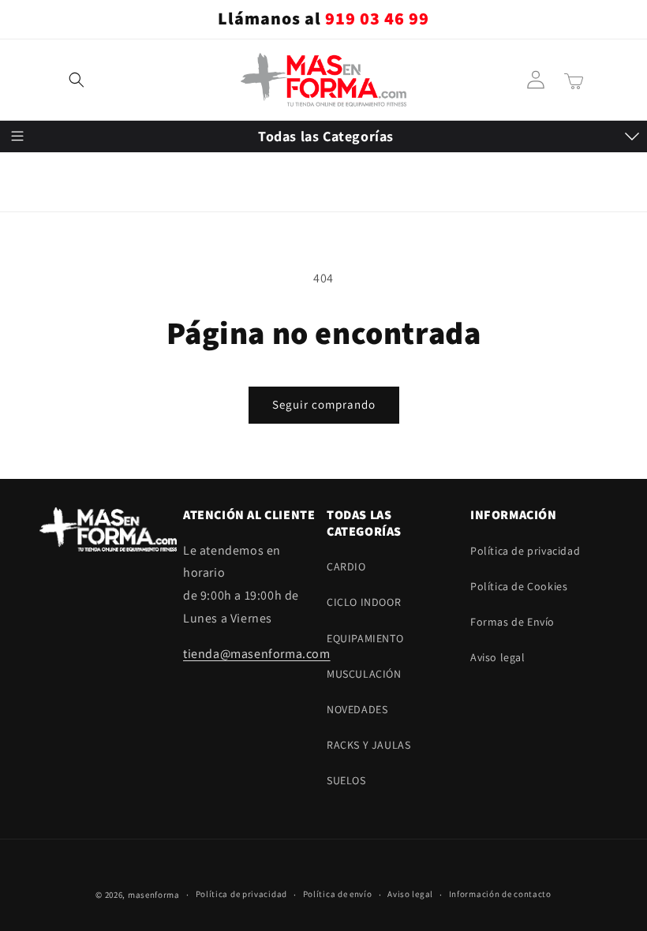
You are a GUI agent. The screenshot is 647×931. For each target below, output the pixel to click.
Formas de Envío (512, 622)
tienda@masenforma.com (257, 653)
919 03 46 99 (377, 19)
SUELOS (35, 412)
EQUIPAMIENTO (54, 257)
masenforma (154, 894)
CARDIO (35, 179)
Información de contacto (500, 893)
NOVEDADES (46, 334)
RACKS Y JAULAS (57, 373)
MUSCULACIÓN (53, 296)
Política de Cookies (518, 586)
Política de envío (337, 893)
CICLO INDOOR (53, 218)
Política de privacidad (525, 551)
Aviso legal (497, 657)
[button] (76, 79)
